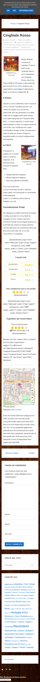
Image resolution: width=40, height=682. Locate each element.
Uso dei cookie (9, 659)
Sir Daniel (29, 637)
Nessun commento (12, 47)
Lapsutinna (22, 605)
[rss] (10, 670)
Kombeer (7, 605)
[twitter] (3, 670)
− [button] (32, 400)
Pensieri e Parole (25, 619)
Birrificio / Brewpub (20, 590)
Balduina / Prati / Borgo (25, 584)
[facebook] (7, 670)
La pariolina (14, 605)
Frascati (7, 601)
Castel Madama (30, 592)
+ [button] (32, 397)
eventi (16, 598)
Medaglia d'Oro (19, 612)
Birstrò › (32, 453)
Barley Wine (8, 587)
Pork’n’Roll (17, 86)
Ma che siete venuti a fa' (24, 609)
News (12, 619)
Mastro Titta (8, 613)
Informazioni (26, 10)
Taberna (8, 641)
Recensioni (21, 626)
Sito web (8, 534)
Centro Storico (10, 595)
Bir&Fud (25, 587)
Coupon (25, 595)
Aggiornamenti (10, 584)
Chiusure (19, 595)
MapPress (24, 404)
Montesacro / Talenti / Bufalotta (16, 616)
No (14, 10)
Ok (8, 10)
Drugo (13, 598)
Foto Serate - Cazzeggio (26, 598)
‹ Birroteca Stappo (11, 453)
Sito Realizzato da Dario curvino (13, 677)
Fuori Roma (16, 601)
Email (7, 524)
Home (12, 24)
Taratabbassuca (15, 641)
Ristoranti (9, 630)
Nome (7, 514)
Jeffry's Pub (26, 601)
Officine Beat (17, 619)
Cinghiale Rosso (9, 50)
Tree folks (28, 644)
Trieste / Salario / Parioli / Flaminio (19, 647)
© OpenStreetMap (30, 404)
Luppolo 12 (13, 609)
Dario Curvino (16, 410)
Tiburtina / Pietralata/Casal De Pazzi (21, 45)
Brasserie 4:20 (31, 590)
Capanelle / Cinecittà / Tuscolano (15, 592)
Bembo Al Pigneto (16, 587)
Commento (9, 483)
